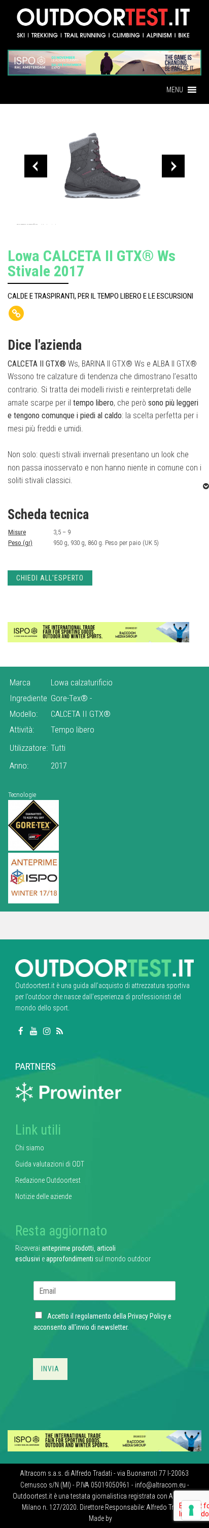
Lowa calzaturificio (82, 682)
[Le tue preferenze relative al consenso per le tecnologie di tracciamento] (191, 1510)
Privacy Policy (147, 1316)
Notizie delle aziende (43, 1196)
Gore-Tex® (70, 698)
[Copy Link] (16, 313)
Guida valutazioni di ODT (49, 1164)
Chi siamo (29, 1148)
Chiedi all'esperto (50, 578)
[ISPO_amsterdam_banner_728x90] (104, 59)
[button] (174, 90)
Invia (50, 1369)
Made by (101, 1518)
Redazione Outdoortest (48, 1180)
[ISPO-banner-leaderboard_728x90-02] (98, 631)
